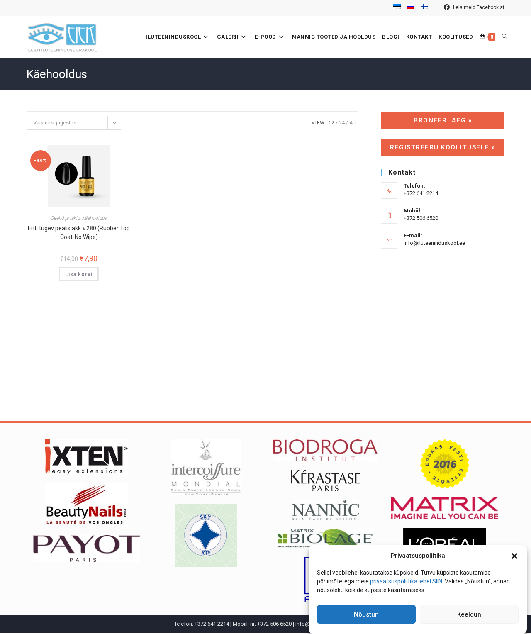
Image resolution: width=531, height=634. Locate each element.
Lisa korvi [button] (79, 274)
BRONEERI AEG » (443, 120)
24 (342, 123)
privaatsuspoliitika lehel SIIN (406, 581)
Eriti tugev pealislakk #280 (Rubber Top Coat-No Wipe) (79, 232)
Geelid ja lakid (65, 218)
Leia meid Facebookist (478, 7)
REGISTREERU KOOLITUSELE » (442, 147)
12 (331, 123)
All (353, 123)
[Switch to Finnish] (424, 7)
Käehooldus (94, 218)
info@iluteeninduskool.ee (434, 243)
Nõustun (366, 614)
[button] (514, 556)
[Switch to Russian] (410, 7)
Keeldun (469, 614)
